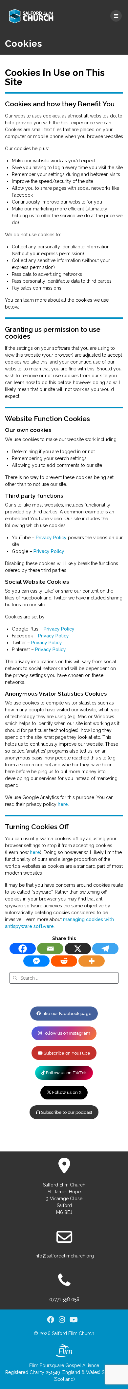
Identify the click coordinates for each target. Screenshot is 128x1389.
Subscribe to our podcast (66, 1112)
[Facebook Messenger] (36, 961)
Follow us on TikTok (66, 1072)
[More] (91, 961)
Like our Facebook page (66, 1013)
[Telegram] (105, 948)
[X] (78, 948)
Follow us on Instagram (66, 1033)
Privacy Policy (51, 537)
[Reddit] (64, 961)
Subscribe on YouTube (66, 1053)
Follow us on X (66, 1092)
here (63, 804)
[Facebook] (23, 948)
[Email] (50, 948)
